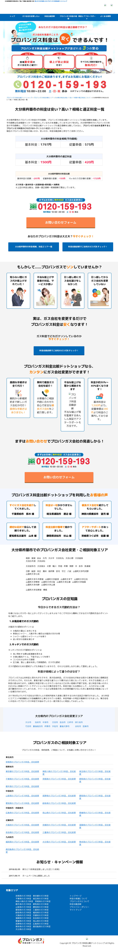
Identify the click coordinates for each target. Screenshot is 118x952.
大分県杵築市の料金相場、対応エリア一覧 (33, 246)
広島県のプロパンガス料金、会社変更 (22, 812)
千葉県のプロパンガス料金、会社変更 (22, 779)
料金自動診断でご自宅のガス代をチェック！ (87, 246)
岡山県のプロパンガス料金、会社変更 (59, 812)
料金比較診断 (49, 16)
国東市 (86, 726)
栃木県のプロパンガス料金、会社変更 (22, 786)
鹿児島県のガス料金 (42, 926)
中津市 (45, 722)
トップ (12, 16)
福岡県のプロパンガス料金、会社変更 (22, 841)
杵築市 (47, 726)
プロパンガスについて (79, 901)
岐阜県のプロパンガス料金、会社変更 (59, 803)
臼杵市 (70, 722)
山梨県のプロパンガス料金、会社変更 (22, 795)
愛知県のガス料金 (23, 909)
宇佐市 (55, 726)
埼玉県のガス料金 (41, 898)
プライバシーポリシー (79, 907)
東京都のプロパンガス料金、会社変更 (22, 771)
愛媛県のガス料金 (23, 921)
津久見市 (79, 722)
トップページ (75, 895)
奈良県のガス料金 (41, 918)
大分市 (28, 722)
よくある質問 (105, 16)
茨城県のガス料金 (43, 901)
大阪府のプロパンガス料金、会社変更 (22, 825)
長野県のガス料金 (23, 923)
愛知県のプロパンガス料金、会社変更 (22, 803)
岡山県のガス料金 (41, 921)
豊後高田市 (38, 726)
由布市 (78, 726)
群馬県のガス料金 (41, 904)
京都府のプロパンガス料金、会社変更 (59, 825)
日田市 (55, 722)
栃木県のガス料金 (23, 904)
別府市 (38, 722)
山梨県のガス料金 (23, 907)
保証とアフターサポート (87, 17)
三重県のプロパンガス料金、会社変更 (59, 832)
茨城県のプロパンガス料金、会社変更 (59, 779)
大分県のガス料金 (23, 929)
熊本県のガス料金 (23, 926)
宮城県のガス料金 (23, 895)
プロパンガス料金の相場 (68, 17)
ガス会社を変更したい (31, 16)
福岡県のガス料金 (41, 912)
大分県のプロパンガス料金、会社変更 (59, 841)
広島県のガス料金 (41, 923)
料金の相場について (78, 898)
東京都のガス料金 (41, 895)
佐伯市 (63, 722)
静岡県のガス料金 (41, 907)
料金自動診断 (75, 904)
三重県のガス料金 (41, 909)
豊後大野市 (64, 726)
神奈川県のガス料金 (24, 901)
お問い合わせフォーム (60, 222)
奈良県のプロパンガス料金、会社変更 (22, 832)
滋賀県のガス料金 (23, 918)
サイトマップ (75, 909)
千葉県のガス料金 (23, 898)
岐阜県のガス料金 (23, 912)
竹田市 (28, 726)
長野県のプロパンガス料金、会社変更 (59, 795)
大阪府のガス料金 (23, 915)
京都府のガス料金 (41, 915)
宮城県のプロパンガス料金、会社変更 (22, 762)
